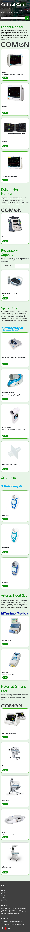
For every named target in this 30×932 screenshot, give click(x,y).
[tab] (8, 266)
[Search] (27, 18)
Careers (3, 895)
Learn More (5, 77)
